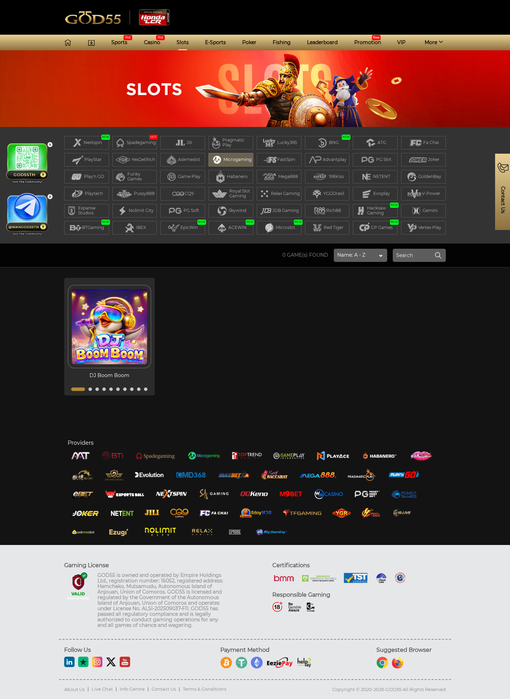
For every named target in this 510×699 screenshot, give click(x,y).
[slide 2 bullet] (90, 389)
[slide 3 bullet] (97, 389)
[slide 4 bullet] (104, 389)
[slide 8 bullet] (132, 389)
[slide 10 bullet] (145, 389)
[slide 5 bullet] (111, 389)
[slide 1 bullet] (78, 389)
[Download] (91, 42)
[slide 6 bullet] (118, 389)
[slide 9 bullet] (139, 389)
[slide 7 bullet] (125, 389)
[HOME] (67, 42)
